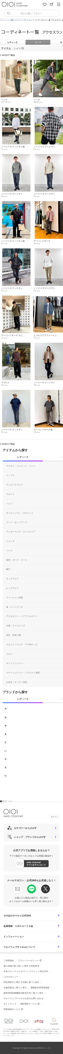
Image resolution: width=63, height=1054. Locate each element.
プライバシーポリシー (28, 960)
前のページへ (7, 801)
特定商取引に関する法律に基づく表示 (21, 982)
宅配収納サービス (12, 1009)
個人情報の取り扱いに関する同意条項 (21, 966)
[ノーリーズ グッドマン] (16, 156)
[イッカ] (16, 61)
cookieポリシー (11, 976)
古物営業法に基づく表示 (15, 987)
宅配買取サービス (28, 1003)
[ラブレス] (16, 344)
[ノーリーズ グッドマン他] (16, 108)
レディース (12, 42)
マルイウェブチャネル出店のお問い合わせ (23, 998)
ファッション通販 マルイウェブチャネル (16, 20)
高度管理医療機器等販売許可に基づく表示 (23, 993)
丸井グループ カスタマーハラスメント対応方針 (26, 971)
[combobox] (31, 13)
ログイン (54, 817)
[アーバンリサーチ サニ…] (16, 297)
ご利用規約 (9, 960)
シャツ (17, 48)
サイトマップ (10, 1003)
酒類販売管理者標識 (39, 987)
